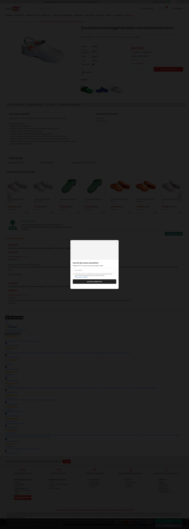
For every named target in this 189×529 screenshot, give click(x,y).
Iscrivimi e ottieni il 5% (94, 281)
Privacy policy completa (81, 277)
